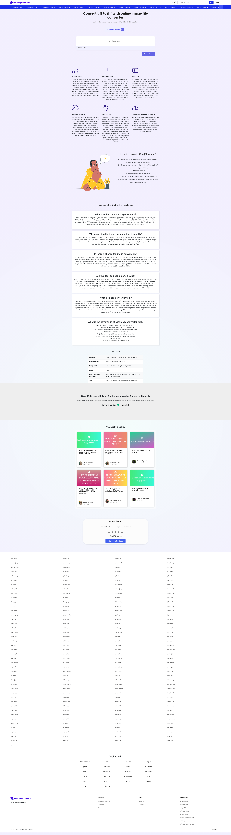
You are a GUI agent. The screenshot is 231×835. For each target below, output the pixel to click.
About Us (141, 801)
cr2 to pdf (66, 571)
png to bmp (118, 641)
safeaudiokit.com (185, 814)
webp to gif (118, 719)
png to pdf (118, 649)
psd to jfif (170, 654)
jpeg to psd (170, 701)
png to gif (14, 645)
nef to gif (117, 623)
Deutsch (128, 762)
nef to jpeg (66, 628)
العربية (149, 776)
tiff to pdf (118, 680)
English (148, 762)
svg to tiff (66, 732)
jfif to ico (117, 597)
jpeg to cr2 (14, 701)
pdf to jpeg (66, 636)
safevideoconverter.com (187, 824)
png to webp (171, 649)
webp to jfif (118, 684)
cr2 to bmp (66, 567)
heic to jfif (14, 589)
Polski (84, 771)
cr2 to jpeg (14, 571)
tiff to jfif (117, 675)
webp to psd (171, 719)
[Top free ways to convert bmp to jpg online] (142, 478)
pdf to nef (66, 714)
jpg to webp (14, 714)
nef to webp (14, 632)
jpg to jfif (13, 619)
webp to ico (14, 688)
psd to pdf (170, 658)
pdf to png (14, 641)
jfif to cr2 (13, 727)
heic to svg (118, 593)
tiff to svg (14, 684)
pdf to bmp (118, 632)
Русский (107, 776)
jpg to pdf (170, 619)
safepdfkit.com (184, 808)
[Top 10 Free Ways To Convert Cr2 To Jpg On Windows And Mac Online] (115, 478)
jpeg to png (14, 615)
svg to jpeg (118, 667)
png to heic (170, 714)
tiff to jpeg (170, 675)
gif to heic (66, 723)
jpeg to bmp (170, 606)
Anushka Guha (88, 462)
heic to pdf (170, 589)
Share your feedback (115, 541)
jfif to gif (65, 597)
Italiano (128, 767)
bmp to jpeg (14, 563)
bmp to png (66, 563)
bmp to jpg (170, 558)
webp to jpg (66, 688)
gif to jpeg (14, 580)
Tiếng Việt (148, 771)
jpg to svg (118, 619)
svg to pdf (170, 667)
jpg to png (14, 623)
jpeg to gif (66, 606)
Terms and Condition (104, 801)
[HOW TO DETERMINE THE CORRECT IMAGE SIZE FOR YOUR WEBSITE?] (89, 440)
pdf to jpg (170, 636)
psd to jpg (14, 658)
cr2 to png (118, 571)
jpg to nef (66, 710)
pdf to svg (170, 641)
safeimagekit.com (185, 821)
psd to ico (66, 654)
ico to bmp (118, 736)
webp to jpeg (171, 684)
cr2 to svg (170, 697)
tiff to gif (65, 675)
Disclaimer (101, 804)
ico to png (170, 740)
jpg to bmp (66, 619)
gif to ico (117, 576)
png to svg (66, 649)
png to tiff (66, 719)
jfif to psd (66, 727)
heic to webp (171, 593)
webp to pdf (171, 688)
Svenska (128, 771)
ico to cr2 (13, 745)
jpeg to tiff (14, 706)
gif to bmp (66, 576)
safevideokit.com (185, 801)
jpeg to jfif (14, 610)
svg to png (118, 671)
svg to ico (66, 667)
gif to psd (118, 723)
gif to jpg (65, 580)
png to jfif (118, 645)
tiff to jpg (13, 680)
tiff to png (66, 680)
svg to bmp (170, 662)
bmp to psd (66, 693)
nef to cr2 (118, 732)
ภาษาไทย (107, 781)
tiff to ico (13, 675)
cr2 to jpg (170, 571)
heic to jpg (14, 593)
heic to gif (170, 584)
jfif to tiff (117, 727)
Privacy (100, 808)
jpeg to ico (118, 606)
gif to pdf (118, 580)
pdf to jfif (117, 636)
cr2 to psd (66, 697)
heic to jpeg (118, 589)
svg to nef (170, 727)
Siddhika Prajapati (116, 500)
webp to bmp (67, 684)
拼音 (84, 786)
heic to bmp (118, 584)
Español (84, 767)
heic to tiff (118, 706)
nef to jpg (118, 628)
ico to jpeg (14, 740)
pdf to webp (66, 641)
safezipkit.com (184, 804)
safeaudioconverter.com (187, 817)
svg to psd (14, 732)
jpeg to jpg (66, 610)
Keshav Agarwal (142, 461)
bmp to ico (118, 558)
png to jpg (14, 649)
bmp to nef (170, 693)
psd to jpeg (66, 658)
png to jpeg (170, 645)
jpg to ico (170, 615)
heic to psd (170, 706)
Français (107, 767)
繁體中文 (107, 786)
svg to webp (67, 671)
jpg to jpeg (14, 710)
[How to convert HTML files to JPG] (142, 440)
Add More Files (114, 30)
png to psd (14, 719)
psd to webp (14, 662)
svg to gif (118, 662)
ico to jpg (65, 740)
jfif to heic (170, 723)
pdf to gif (170, 632)
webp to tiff (14, 723)
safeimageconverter (27, 829)
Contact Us (142, 804)
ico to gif (169, 736)
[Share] (174, 3)
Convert (147, 54)
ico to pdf (118, 740)
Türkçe (84, 776)
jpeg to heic (66, 701)
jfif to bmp (14, 597)
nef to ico (170, 623)
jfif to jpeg (170, 597)
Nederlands (148, 767)
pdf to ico (14, 636)
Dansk (107, 762)
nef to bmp (66, 623)
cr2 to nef (14, 697)
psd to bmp (118, 654)
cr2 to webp (14, 576)
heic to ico (66, 589)
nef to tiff (13, 736)
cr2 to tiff (118, 697)
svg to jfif (13, 667)
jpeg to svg (118, 610)
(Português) (107, 771)
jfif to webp (118, 602)
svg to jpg (14, 671)
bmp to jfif (66, 558)
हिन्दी (84, 781)
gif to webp (66, 584)
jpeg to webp (67, 615)
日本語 (148, 781)
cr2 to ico (170, 567)
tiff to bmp (170, 671)
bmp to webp (15, 567)
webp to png (119, 688)
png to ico (66, 645)
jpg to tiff (170, 710)
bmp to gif (14, 558)
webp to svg (14, 693)
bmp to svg (170, 563)
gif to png (170, 580)
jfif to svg (13, 606)
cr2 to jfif (117, 567)
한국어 (128, 781)
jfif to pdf (170, 602)
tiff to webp (170, 680)
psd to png (118, 658)
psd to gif (14, 654)
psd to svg (66, 662)
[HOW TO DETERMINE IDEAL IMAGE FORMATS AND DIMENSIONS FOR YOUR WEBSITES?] (89, 478)
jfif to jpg (13, 602)
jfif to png (66, 602)
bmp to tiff (118, 693)
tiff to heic (66, 706)
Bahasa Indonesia (84, 762)
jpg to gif (117, 615)
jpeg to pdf (170, 610)
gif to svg (14, 584)
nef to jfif (13, 628)
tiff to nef (65, 736)
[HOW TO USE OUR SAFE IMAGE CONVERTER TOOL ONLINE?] (115, 440)
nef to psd (170, 732)
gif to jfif (169, 576)
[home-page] (20, 2)
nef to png (66, 632)
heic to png (66, 593)
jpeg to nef (118, 701)
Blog (217, 3)
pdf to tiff (118, 714)
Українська (128, 776)
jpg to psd (118, 710)
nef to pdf (170, 628)
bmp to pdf (118, 563)
